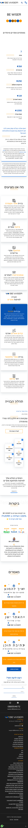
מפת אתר (16, 819)
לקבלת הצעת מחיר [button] (12, 431)
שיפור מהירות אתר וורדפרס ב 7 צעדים (14, 787)
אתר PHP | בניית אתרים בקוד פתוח (15, 783)
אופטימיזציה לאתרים (18, 742)
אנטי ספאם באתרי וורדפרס (16, 765)
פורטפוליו (21, 756)
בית (22, 750)
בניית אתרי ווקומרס (18, 738)
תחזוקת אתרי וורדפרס (18, 746)
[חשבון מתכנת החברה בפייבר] (7, 532)
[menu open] (26, 2)
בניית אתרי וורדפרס (18, 740)
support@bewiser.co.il (14, 709)
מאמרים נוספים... (14, 669)
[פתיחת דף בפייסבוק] (17, 702)
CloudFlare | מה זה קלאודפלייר (15, 774)
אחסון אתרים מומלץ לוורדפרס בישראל (14, 791)
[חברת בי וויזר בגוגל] (21, 532)
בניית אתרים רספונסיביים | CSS (16, 772)
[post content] (14, 590)
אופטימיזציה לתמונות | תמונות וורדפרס (14, 789)
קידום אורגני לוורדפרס (18, 744)
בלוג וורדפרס (20, 758)
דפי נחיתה (20, 736)
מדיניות (11, 819)
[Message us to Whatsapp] (2, 826)
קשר (22, 752)
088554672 (14, 706)
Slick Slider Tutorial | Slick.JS (16, 767)
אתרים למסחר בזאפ (18, 763)
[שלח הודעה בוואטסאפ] (10, 702)
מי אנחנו (21, 754)
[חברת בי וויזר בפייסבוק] (14, 531)
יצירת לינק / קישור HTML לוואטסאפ (14, 785)
